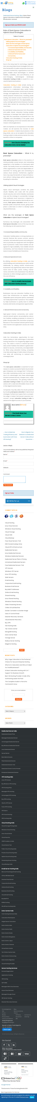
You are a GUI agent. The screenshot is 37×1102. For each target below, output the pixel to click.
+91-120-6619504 (7, 1027)
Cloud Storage (10, 532)
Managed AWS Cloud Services (10, 986)
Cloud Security (6, 837)
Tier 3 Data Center (11, 629)
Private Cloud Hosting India (9, 853)
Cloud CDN (8, 535)
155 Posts (23, 405)
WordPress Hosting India (8, 906)
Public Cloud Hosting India (9, 849)
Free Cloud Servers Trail (13, 541)
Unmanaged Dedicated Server (10, 742)
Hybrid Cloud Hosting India (9, 856)
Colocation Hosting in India (14, 58)
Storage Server (10, 638)
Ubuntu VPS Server (7, 803)
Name (5, 454)
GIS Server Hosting (7, 998)
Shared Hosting (10, 595)
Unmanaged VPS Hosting (9, 795)
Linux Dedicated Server (8, 749)
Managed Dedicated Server (10, 738)
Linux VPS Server (6, 780)
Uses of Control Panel (12, 614)
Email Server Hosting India (10, 869)
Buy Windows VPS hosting (9, 784)
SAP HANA (4, 983)
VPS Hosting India (7, 777)
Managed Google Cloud (8, 994)
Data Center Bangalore (8, 937)
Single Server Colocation (9, 921)
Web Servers (9, 577)
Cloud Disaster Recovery (13, 620)
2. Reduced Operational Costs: (17, 50)
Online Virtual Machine (12, 608)
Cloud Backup (9, 538)
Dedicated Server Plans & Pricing (16, 559)
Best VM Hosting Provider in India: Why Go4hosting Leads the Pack (17, 677)
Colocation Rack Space (8, 917)
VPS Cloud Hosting (7, 814)
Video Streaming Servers (13, 605)
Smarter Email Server (8, 879)
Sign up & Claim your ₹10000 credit (15, 25)
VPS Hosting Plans (7, 787)
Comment (6, 474)
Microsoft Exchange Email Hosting (11, 872)
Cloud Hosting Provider (8, 963)
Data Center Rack (11, 635)
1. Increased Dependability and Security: (20, 48)
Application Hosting (7, 975)
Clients (16, 1013)
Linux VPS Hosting (10, 574)
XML (17, 1018)
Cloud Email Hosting (7, 895)
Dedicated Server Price (8, 734)
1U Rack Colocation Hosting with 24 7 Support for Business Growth (17, 671)
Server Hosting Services (9, 968)
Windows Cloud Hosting (13, 529)
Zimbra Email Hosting (12, 592)
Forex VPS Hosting (7, 807)
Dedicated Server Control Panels (11, 768)
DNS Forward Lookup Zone (13, 544)
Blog (21, 15)
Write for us (14, 501)
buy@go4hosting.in (8, 1022)
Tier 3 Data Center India (8, 952)
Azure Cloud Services (8, 990)
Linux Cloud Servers (11, 526)
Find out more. (24, 1097)
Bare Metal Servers (7, 757)
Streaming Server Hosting (9, 860)
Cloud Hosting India (8, 823)
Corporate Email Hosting (13, 583)
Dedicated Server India (9, 731)
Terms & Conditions (7, 1018)
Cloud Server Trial (7, 845)
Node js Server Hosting (12, 641)
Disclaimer (19, 1016)
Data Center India (7, 911)
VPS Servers (9, 568)
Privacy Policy (5, 1016)
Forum (4, 1013)
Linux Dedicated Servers (13, 553)
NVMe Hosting (6, 902)
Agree (31, 1097)
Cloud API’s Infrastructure (13, 547)
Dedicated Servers (11, 550)
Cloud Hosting (9, 523)
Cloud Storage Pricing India (9, 826)
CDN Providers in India (8, 841)
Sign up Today (9, 493)
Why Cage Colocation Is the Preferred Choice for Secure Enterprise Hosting (17, 660)
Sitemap (26, 1016)
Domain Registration (7, 971)
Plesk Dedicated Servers (8, 761)
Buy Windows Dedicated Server (10, 745)
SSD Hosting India (10, 626)
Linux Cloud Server (7, 833)
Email (5, 461)
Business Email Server (12, 586)
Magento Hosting (10, 644)
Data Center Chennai (8, 944)
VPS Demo (5, 810)
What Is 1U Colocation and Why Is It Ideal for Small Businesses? (18, 666)
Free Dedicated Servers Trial (14, 565)
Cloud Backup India (7, 864)
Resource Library (18, 1011)
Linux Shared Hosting (12, 598)
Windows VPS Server (12, 571)
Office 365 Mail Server (8, 875)
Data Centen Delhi (7, 929)
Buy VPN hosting (6, 799)
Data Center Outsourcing (9, 956)
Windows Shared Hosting (13, 601)
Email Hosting (9, 580)
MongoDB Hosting (11, 632)
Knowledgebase (6, 1009)
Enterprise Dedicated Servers (10, 772)
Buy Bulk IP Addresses (12, 589)
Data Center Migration (8, 960)
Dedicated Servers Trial (8, 765)
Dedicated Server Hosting (11, 15)
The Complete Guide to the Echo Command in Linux (16, 683)
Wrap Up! (8, 60)
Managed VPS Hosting (8, 791)
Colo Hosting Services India (9, 914)
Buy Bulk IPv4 (5, 898)
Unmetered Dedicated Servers (15, 562)
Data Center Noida (7, 933)
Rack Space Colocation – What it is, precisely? (18, 39)
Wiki (3, 1011)
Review (4, 1015)
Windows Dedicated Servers (14, 556)
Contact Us (27, 1015)
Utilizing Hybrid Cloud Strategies (15, 41)
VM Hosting (5, 979)
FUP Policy (18, 1015)
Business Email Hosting (8, 891)
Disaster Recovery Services (14, 617)
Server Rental (5, 753)
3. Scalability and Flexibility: (16, 52)
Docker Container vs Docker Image (16, 611)
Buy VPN (7, 623)
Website (5, 467)
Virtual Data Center (7, 948)
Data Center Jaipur (7, 940)
